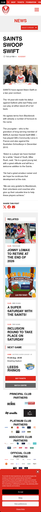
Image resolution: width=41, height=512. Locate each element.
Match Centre (20, 385)
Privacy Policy (20, 509)
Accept (20, 492)
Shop (13, 2)
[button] (38, 472)
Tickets (20, 2)
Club (3, 2)
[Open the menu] (37, 10)
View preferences (20, 504)
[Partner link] (11, 403)
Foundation (31, 2)
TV (8, 2)
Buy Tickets (20, 378)
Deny (20, 498)
